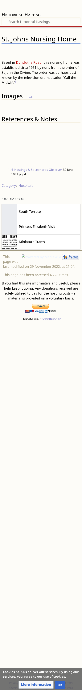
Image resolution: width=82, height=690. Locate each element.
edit (31, 97)
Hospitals (25, 185)
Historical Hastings (22, 15)
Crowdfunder (50, 319)
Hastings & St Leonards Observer (38, 170)
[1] (16, 81)
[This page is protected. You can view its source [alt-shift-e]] (58, 50)
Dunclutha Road (29, 62)
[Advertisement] (41, 501)
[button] (36, 685)
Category (9, 185)
